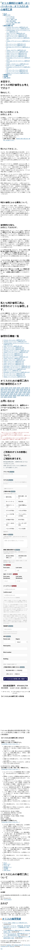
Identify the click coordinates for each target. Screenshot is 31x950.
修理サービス (6, 864)
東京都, (21, 389)
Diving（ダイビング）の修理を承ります (16, 56)
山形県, (23, 388)
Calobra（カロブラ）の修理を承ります (16, 50)
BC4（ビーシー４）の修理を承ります (16, 45)
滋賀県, (12, 392)
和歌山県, (3, 394)
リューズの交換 (10, 18)
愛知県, (4, 392)
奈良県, (28, 392)
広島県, (20, 394)
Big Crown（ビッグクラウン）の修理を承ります (15, 357)
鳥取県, (8, 394)
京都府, (16, 392)
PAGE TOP (28, 920)
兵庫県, (24, 392)
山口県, (24, 394)
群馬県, (9, 389)
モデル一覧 (6, 865)
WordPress (8, 945)
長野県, (21, 391)
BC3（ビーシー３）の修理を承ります (16, 44)
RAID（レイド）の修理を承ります (15, 65)
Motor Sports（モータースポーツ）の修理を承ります (16, 367)
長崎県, (23, 395)
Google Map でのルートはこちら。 (10, 744)
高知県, (10, 395)
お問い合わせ (6, 870)
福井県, (13, 391)
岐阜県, (25, 391)
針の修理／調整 (10, 24)
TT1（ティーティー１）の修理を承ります (17, 70)
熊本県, (27, 395)
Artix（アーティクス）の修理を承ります (16, 36)
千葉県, (17, 389)
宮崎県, (5, 397)
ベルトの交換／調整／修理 (13, 22)
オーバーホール (10, 16)
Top (1, 948)
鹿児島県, (9, 397)
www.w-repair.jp (7, 899)
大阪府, (20, 392)
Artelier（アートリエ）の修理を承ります (16, 34)
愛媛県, (6, 395)
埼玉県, (13, 389)
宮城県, (14, 388)
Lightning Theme (18, 945)
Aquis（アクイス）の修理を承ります (15, 33)
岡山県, (16, 394)
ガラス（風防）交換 (11, 19)
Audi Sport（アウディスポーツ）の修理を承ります (16, 350)
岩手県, (10, 388)
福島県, (27, 388)
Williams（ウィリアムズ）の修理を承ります (17, 73)
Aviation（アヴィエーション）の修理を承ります (15, 352)
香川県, (2, 395)
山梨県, (17, 391)
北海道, (2, 388)
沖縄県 (14, 397)
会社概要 (5, 868)
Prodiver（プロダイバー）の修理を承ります (17, 64)
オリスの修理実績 (11, 918)
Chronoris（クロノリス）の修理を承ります (17, 51)
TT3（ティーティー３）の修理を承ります (17, 71)
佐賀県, (18, 395)
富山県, (5, 391)
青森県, (6, 388)
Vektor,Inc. (11, 946)
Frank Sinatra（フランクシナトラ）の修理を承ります (16, 366)
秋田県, (18, 388)
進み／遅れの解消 (11, 21)
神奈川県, (26, 389)
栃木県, (5, 389)
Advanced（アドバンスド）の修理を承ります (17, 28)
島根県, (12, 394)
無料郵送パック (7, 867)
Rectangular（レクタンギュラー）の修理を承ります (16, 372)
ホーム (5, 862)
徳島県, (28, 394)
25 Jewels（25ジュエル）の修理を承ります (17, 27)
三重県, (8, 392)
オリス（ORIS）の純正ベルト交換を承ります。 (15, 922)
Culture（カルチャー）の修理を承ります (16, 54)
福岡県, (14, 395)
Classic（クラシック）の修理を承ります (16, 53)
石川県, (9, 391)
